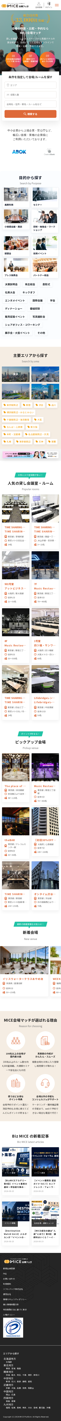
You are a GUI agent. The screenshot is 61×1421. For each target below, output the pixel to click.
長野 (19, 1381)
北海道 (9, 1361)
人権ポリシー (9, 1314)
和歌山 (31, 1388)
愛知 (30, 1381)
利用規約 (7, 1283)
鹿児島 (42, 1407)
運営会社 (7, 1294)
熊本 (24, 1407)
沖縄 (48, 1407)
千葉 (24, 1375)
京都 (8, 1388)
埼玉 (19, 1375)
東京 (30, 1375)
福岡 (8, 1407)
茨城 (8, 1375)
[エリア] (30, 85)
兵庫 (19, 1388)
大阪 (13, 1388)
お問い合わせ (9, 1278)
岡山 (8, 1394)
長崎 (19, 1407)
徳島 (8, 1401)
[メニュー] (57, 5)
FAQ (5, 1273)
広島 (13, 1394)
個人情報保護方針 (11, 1304)
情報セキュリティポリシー (15, 1299)
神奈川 (36, 1375)
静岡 (24, 1381)
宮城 (13, 1368)
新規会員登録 (9, 1268)
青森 (8, 1368)
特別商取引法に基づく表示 (15, 1309)
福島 (19, 1368)
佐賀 (13, 1407)
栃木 (13, 1375)
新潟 (8, 1381)
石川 (13, 1381)
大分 (30, 1407)
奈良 (24, 1388)
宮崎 (35, 1407)
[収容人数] (30, 94)
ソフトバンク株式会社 (13, 1289)
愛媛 (13, 1401)
